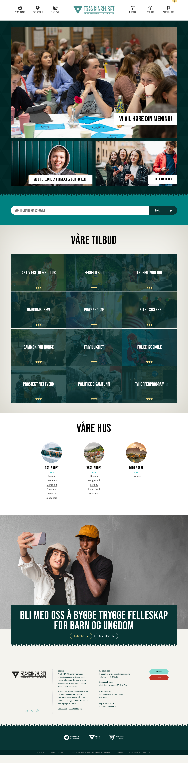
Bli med (159, 671)
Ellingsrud (52, 484)
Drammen (52, 480)
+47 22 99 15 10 (112, 677)
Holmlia (52, 493)
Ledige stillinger (75, 708)
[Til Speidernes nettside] (116, 738)
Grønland (52, 489)
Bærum (52, 476)
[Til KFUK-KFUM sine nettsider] (94, 738)
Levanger (136, 476)
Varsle (159, 677)
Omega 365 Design (102, 752)
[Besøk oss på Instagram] (31, 710)
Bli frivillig (81, 635)
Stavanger (94, 493)
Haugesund (94, 480)
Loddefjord (94, 489)
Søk (163, 210)
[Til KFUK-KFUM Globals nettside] (71, 738)
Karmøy (94, 484)
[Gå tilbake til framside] (94, 10)
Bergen (94, 476)
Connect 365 (146, 752)
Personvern (62, 708)
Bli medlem (106, 635)
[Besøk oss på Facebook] (37, 710)
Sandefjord (51, 497)
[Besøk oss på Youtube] (26, 710)
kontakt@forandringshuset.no (118, 674)
